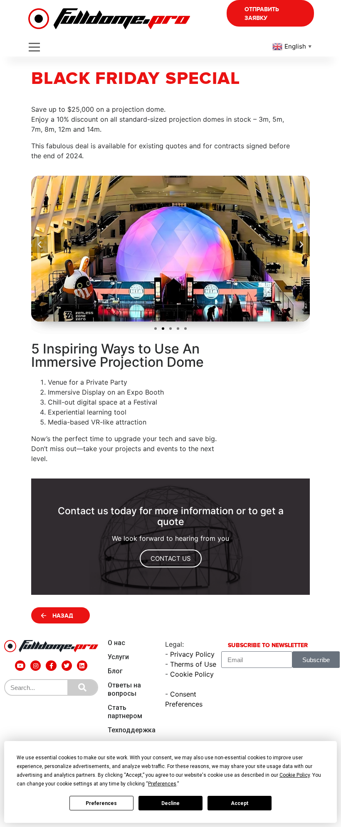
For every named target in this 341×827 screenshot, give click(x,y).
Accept (239, 803)
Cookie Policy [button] (294, 775)
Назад (62, 615)
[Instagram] (35, 665)
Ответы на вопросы (124, 689)
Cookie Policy (192, 674)
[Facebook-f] (51, 665)
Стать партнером (125, 712)
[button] (155, 328)
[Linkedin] (82, 665)
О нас (116, 643)
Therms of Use (193, 664)
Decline (170, 803)
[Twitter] (67, 665)
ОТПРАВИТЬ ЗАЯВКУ (262, 14)
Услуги (118, 657)
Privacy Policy (192, 654)
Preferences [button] (162, 784)
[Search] (82, 687)
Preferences (101, 803)
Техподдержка (132, 730)
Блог (115, 671)
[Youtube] (20, 665)
